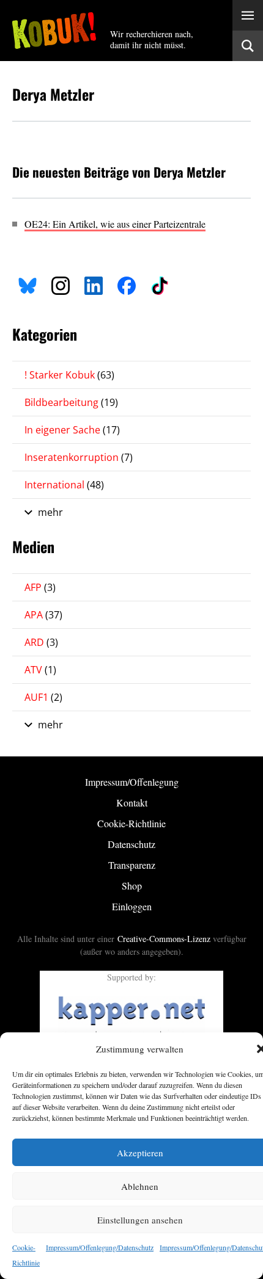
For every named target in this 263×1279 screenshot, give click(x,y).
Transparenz (131, 864)
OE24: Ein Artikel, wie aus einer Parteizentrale (115, 223)
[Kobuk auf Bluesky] (27, 284)
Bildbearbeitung (71, 402)
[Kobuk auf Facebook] (126, 284)
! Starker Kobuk (69, 375)
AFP (40, 587)
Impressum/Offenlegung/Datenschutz (100, 1247)
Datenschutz (131, 844)
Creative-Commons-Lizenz (163, 938)
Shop (132, 885)
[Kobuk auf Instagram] (60, 284)
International (64, 484)
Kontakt (131, 802)
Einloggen (132, 906)
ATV (40, 669)
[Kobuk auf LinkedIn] (93, 284)
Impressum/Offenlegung (132, 781)
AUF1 (43, 697)
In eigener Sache (72, 430)
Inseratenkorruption (78, 457)
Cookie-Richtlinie (131, 823)
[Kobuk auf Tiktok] (159, 284)
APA (43, 614)
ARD (41, 642)
